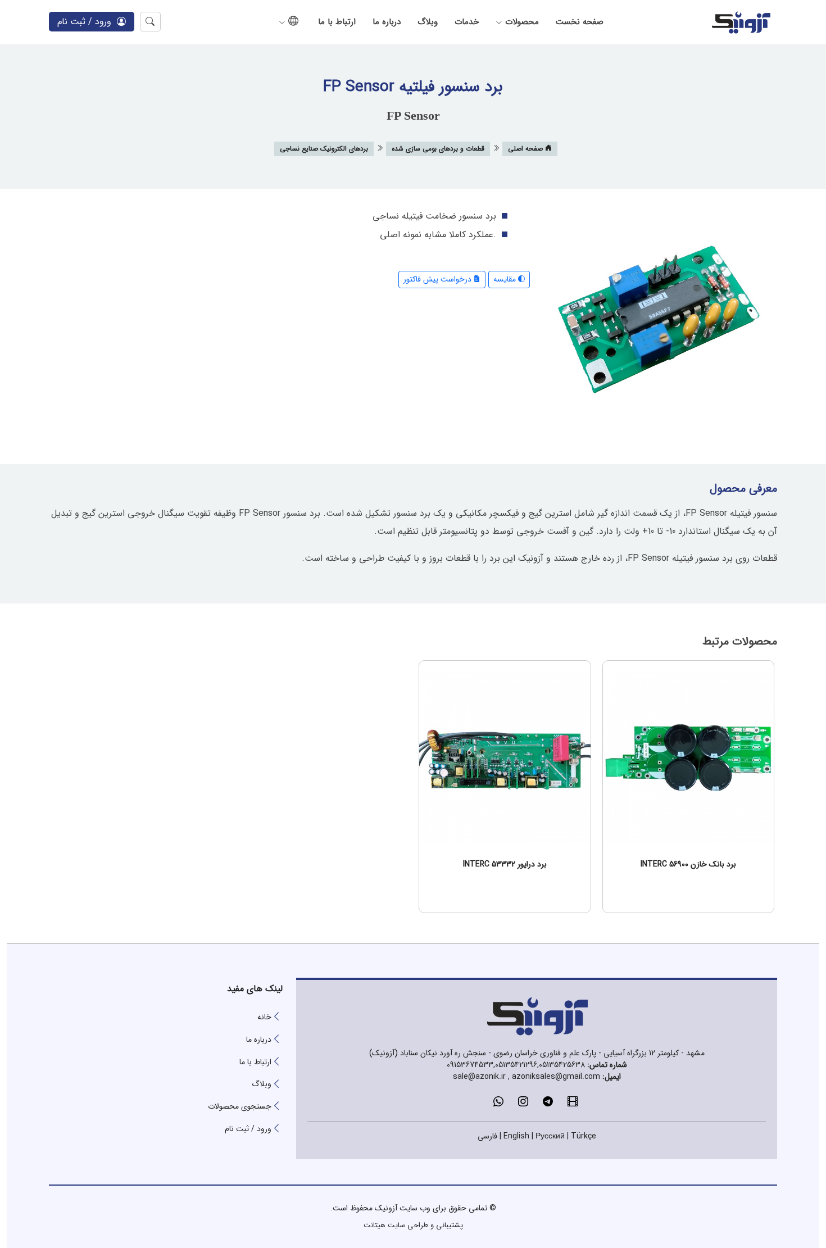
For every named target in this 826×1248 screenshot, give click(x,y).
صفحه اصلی (526, 148)
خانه (264, 1017)
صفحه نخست (579, 22)
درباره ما (387, 22)
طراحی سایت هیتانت (396, 1225)
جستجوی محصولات (239, 1106)
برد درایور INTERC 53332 (505, 864)
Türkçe (583, 1136)
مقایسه (505, 279)
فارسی (487, 1136)
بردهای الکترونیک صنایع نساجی (324, 148)
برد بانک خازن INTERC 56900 (688, 864)
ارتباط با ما (337, 22)
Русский (550, 1136)
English (516, 1136)
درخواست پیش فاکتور (438, 279)
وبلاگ (427, 22)
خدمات (467, 22)
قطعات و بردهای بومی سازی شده (438, 148)
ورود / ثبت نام (87, 22)
